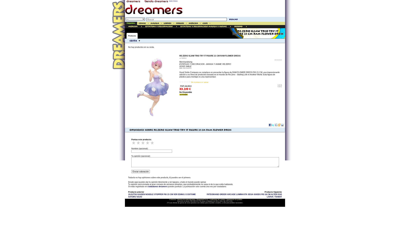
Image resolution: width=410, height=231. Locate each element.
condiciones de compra (217, 199)
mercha (133, 26)
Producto (132, 36)
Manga (155, 23)
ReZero (238, 26)
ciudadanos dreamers (158, 186)
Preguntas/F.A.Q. (202, 199)
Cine (205, 23)
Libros (167, 23)
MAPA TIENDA (173, 1)
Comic (142, 23)
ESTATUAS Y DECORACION (159, 26)
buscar (233, 19)
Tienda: (131, 23)
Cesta (133, 41)
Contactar (172, 199)
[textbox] (186, 19)
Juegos (180, 23)
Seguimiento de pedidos (234, 199)
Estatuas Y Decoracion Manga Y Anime (203, 26)
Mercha (193, 23)
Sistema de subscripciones (186, 199)
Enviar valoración (141, 171)
